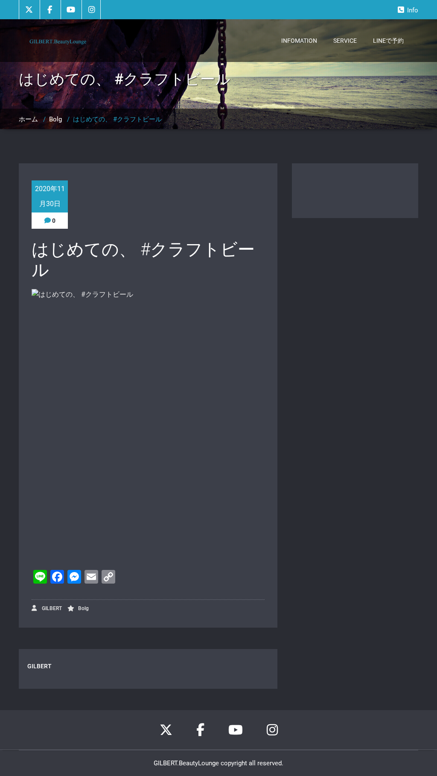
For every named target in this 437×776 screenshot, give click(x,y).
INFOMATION (299, 40)
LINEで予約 (388, 40)
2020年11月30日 (50, 196)
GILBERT (51, 608)
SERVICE (345, 40)
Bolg (55, 119)
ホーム (28, 119)
